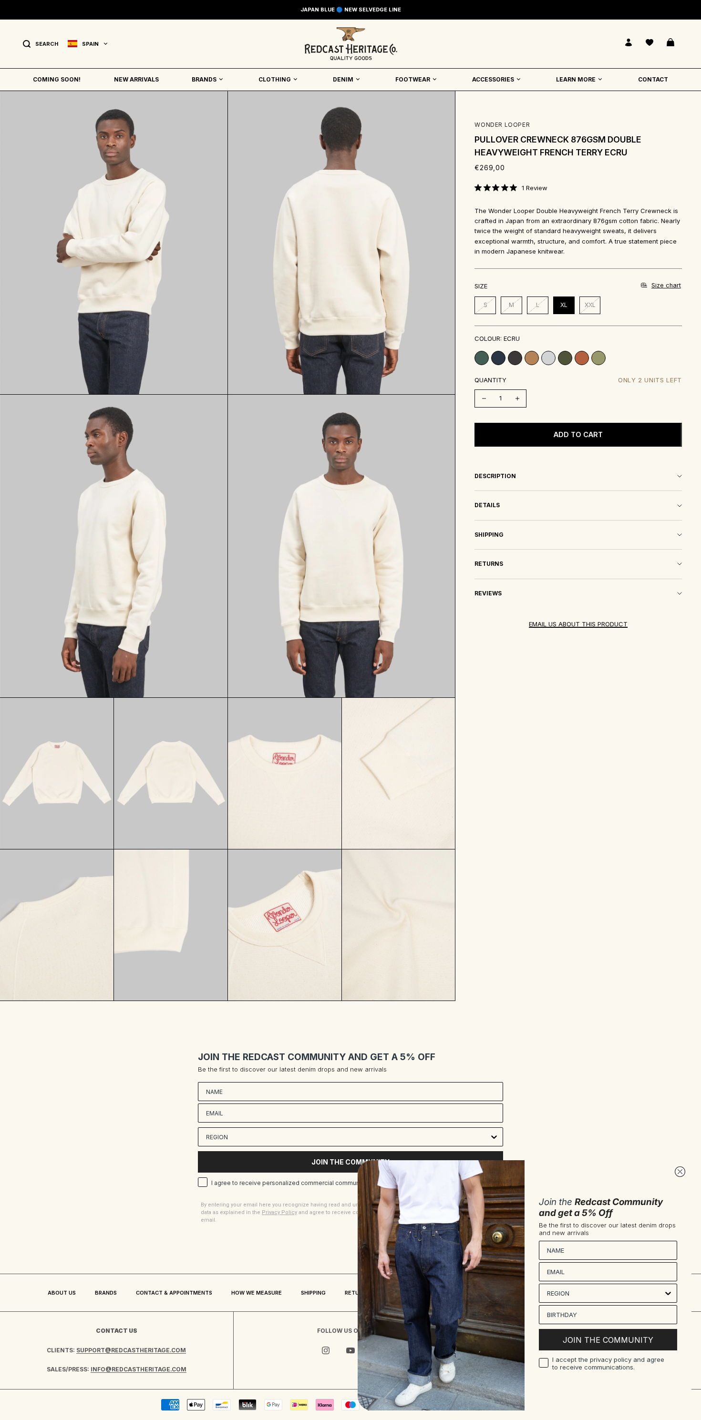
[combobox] (347, 1137)
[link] (510, 187)
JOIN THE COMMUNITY (608, 1340)
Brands (106, 1292)
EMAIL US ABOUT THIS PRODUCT (578, 624)
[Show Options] (494, 1137)
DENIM (343, 79)
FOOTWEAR (412, 79)
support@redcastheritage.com (131, 1350)
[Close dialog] (680, 1171)
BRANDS (204, 79)
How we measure (256, 1292)
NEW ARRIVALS (136, 79)
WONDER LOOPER (502, 124)
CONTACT (653, 79)
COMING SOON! (57, 79)
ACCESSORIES (493, 79)
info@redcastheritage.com (138, 1369)
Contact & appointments (174, 1292)
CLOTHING (274, 79)
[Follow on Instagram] (325, 1350)
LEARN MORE (576, 79)
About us (62, 1292)
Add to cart (578, 434)
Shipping (313, 1292)
